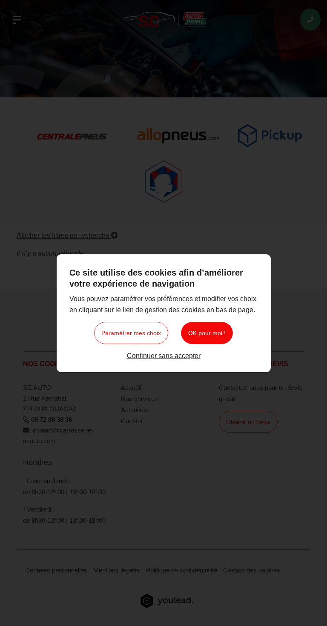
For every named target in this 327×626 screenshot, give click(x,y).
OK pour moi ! (207, 333)
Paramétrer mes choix (131, 333)
